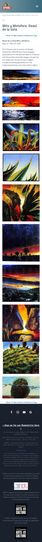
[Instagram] (18, 412)
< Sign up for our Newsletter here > (21, 427)
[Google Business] (30, 412)
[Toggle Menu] (37, 6)
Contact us (21, 450)
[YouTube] (24, 412)
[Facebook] (11, 412)
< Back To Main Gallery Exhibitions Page (21, 36)
